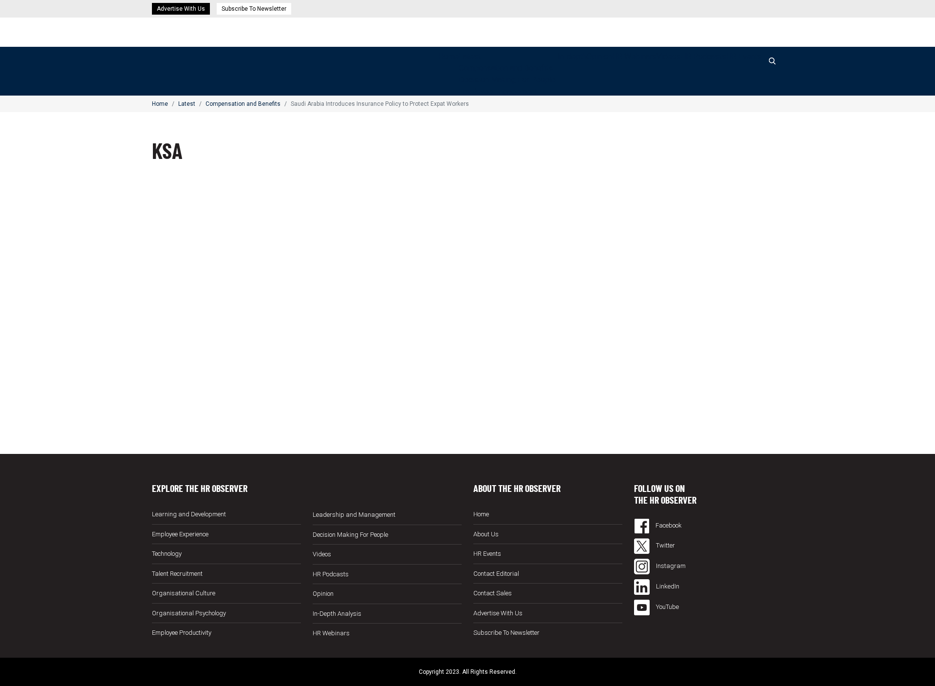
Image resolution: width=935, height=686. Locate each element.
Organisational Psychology (189, 613)
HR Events (744, 56)
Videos (668, 56)
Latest (470, 56)
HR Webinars (634, 56)
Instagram (670, 565)
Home (448, 56)
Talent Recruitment (177, 573)
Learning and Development (189, 514)
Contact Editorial (496, 573)
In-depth (572, 56)
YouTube (666, 606)
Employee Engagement (498, 91)
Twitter (664, 545)
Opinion (599, 56)
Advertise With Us (181, 8)
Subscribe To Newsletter (254, 8)
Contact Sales (492, 593)
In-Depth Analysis (337, 613)
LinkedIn (666, 586)
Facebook (668, 525)
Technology (167, 553)
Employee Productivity (181, 632)
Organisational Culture (183, 593)
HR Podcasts (703, 56)
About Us (486, 534)
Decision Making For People (507, 79)
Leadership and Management (354, 514)
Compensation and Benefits (506, 68)
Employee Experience (180, 534)
